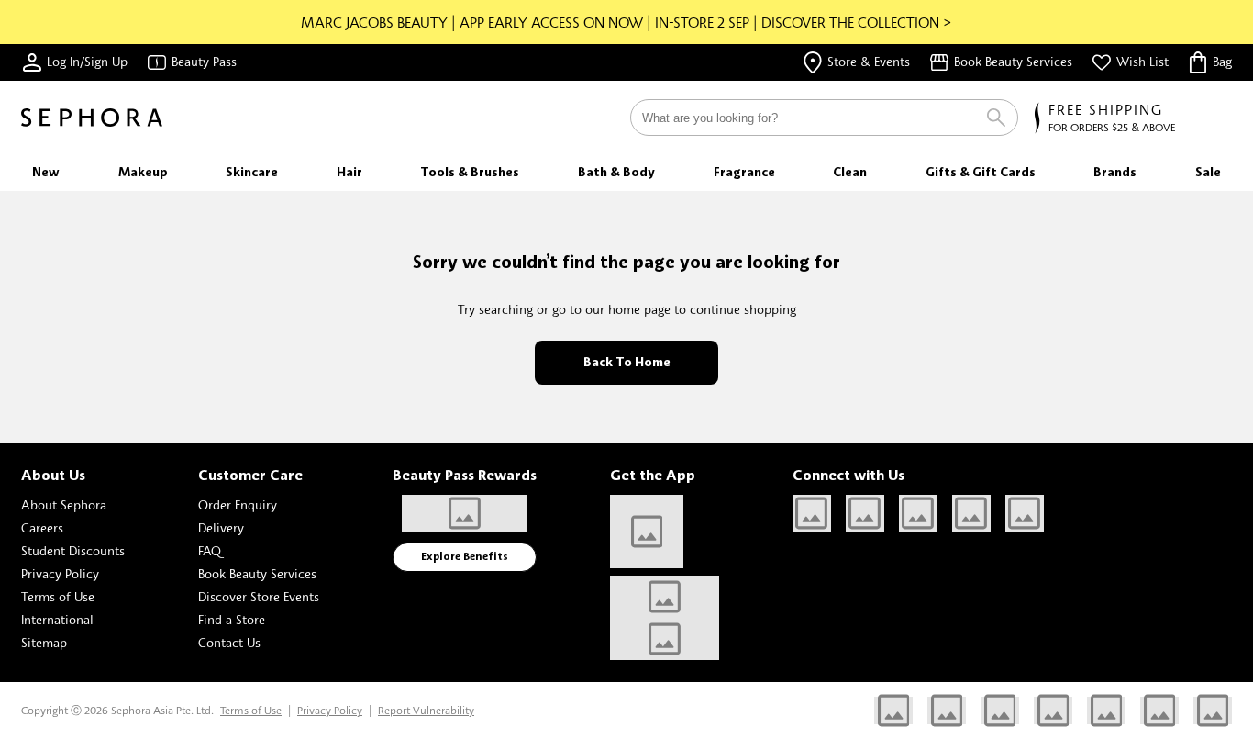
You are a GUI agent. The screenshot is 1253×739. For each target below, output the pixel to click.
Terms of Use (57, 596)
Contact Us (229, 642)
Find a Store (231, 619)
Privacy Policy (60, 573)
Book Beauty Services (257, 573)
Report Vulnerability (426, 710)
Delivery (221, 527)
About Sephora (63, 504)
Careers (42, 527)
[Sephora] (91, 117)
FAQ (209, 550)
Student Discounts (73, 550)
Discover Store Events (258, 596)
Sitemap (44, 642)
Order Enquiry (237, 504)
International (57, 619)
